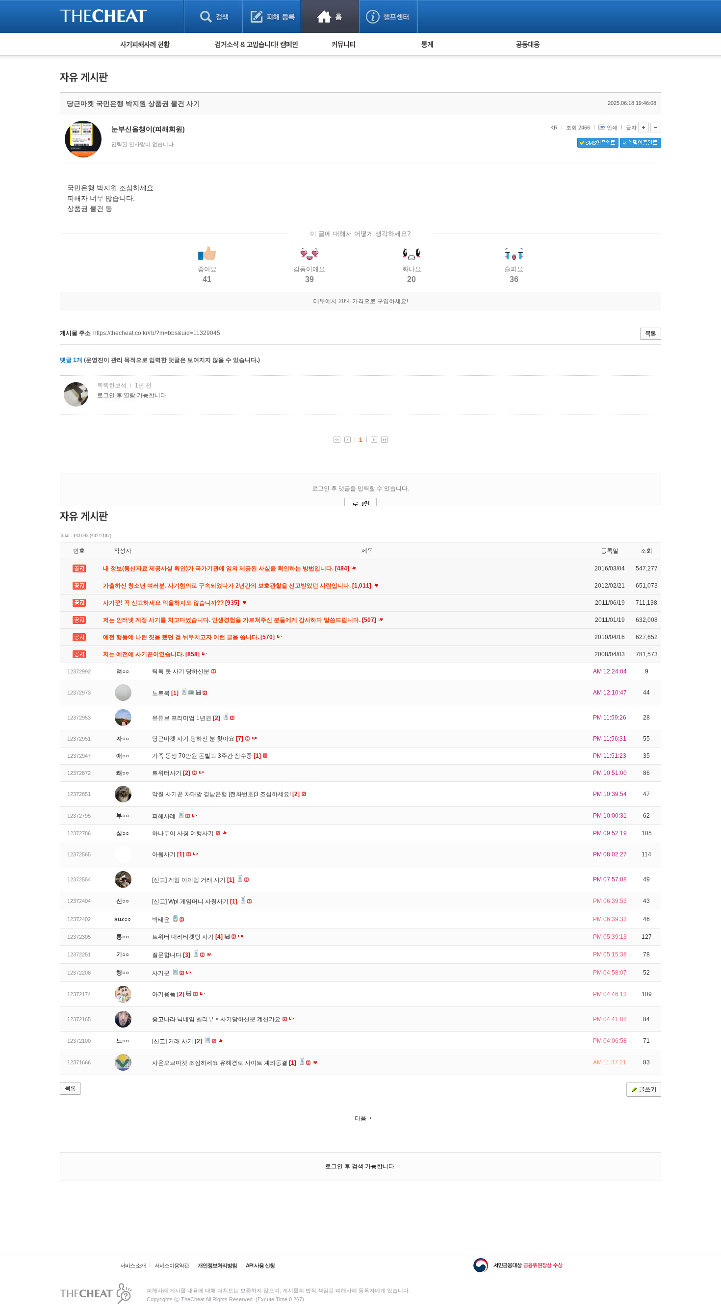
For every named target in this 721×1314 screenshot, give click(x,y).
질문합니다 (171, 955)
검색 (213, 16)
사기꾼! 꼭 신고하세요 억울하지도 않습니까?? (172, 602)
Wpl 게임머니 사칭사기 (202, 901)
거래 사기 (185, 1041)
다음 (360, 1118)
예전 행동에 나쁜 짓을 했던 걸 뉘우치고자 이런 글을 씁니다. (189, 637)
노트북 (165, 693)
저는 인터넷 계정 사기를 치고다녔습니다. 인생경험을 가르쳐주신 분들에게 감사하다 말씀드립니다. (240, 620)
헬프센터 (388, 16)
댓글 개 (71, 360)
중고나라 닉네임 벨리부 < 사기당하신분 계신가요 (217, 1019)
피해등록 (271, 16)
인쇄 (612, 127)
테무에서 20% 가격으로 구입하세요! (360, 301)
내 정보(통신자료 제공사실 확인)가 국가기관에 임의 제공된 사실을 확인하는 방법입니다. (227, 568)
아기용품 (168, 994)
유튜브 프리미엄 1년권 (186, 718)
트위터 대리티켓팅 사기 (187, 936)
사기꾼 (161, 973)
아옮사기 (168, 854)
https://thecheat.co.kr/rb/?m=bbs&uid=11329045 (156, 333)
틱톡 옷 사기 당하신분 (181, 671)
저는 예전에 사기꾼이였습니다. (152, 654)
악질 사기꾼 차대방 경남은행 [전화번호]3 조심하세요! (226, 794)
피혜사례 (164, 816)
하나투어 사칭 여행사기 (183, 833)
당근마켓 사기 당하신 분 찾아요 (197, 738)
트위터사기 (171, 773)
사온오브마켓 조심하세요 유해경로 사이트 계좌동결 (224, 1062)
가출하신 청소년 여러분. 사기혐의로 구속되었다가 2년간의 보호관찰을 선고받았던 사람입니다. (238, 585)
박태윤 (161, 919)
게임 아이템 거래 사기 (201, 879)
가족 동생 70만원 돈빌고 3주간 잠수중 (206, 755)
